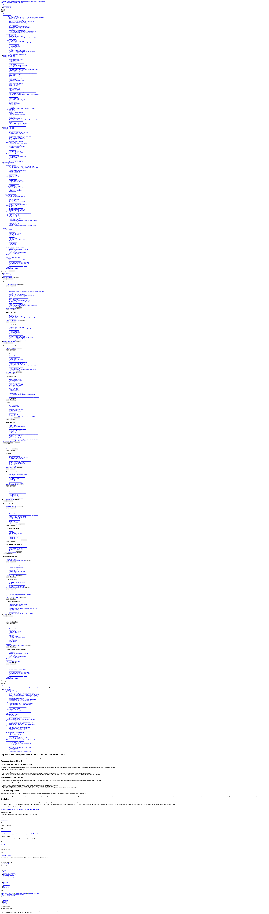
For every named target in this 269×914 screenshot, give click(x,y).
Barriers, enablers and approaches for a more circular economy (23, 695)
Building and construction (12, 16)
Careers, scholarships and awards (16, 181)
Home (2, 685)
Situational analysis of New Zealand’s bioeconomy (20, 700)
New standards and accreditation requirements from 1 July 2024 (23, 220)
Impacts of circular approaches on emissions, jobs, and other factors (24, 694)
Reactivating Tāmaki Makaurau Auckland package (20, 747)
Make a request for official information (17, 252)
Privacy (5, 902)
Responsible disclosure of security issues (18, 266)
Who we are (9, 229)
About (4, 870)
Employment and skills (11, 58)
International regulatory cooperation (17, 210)
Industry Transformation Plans (15, 744)
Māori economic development (15, 118)
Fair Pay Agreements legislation (16, 70)
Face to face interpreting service (16, 218)
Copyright (5, 900)
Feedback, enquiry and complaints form (17, 259)
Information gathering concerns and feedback (19, 262)
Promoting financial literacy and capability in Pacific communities (23, 119)
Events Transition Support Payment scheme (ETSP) (20, 743)
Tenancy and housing (11, 34)
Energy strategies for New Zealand (16, 45)
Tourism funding (12, 148)
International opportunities (15, 171)
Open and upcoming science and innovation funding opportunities (23, 167)
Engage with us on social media (13, 257)
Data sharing (12, 248)
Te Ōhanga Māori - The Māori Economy (18, 123)
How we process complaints (15, 261)
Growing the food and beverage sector (17, 114)
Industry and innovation (14, 182)
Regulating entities (13, 102)
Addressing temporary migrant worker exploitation (20, 136)
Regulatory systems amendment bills (17, 209)
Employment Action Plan (14, 60)
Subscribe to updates (13, 175)
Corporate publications (14, 234)
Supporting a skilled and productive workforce (19, 26)
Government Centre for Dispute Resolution (15, 196)
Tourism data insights (13, 158)
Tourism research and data (12, 153)
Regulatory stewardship (11, 205)
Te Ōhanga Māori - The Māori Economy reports (19, 734)
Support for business (13, 97)
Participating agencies (14, 221)
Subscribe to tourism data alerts (16, 161)
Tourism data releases (13, 157)
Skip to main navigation (15, 1)
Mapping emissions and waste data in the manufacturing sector (23, 699)
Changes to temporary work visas (16, 133)
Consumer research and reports (16, 81)
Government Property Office (12, 214)
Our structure (12, 232)
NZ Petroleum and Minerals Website (17, 52)
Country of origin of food (14, 88)
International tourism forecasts (15, 160)
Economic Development (6, 831)
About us (11, 177)
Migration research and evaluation (16, 137)
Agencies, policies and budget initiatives (18, 169)
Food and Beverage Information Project (17, 707)
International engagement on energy (17, 50)
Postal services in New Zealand (16, 190)
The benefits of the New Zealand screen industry (19, 727)
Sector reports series (13, 748)
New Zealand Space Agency (12, 176)
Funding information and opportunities (17, 170)
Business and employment (6, 687)
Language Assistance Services (12, 215)
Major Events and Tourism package (17, 146)
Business (8, 95)
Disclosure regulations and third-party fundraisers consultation (22, 92)
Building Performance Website (15, 28)
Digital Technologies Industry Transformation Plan (20, 704)
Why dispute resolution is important (17, 201)
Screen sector (12, 122)
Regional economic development (16, 121)
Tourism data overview (14, 155)
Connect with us (12, 185)
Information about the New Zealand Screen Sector (20, 731)
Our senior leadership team (15, 230)
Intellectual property (13, 105)
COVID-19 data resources (15, 742)
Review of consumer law (14, 84)
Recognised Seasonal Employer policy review (19, 132)
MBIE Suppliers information (12, 268)
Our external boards (13, 238)
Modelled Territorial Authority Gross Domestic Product (21, 722)
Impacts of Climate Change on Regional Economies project (22, 724)
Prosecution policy (13, 243)
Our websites (9, 256)
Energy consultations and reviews (16, 41)
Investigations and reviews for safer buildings (19, 23)
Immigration (9, 129)
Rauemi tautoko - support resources (17, 738)
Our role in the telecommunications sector (18, 187)
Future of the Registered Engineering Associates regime (21, 32)
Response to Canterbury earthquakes (17, 20)
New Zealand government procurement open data (20, 213)
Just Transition (12, 746)
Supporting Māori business (15, 718)
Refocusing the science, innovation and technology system (22, 166)
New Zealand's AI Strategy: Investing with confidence (21, 703)
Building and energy (7, 871)
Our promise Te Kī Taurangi (15, 233)
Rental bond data (12, 35)
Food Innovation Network (15, 708)
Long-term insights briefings (15, 116)
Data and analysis (7, 6)
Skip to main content (5, 1)
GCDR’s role (12, 200)
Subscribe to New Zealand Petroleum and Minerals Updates (22, 51)
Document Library (7, 7)
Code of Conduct (13, 242)
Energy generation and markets (16, 49)
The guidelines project (14, 224)
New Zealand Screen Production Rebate (18, 728)
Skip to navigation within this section (37, 1)
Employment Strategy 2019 (15, 71)
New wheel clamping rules (15, 93)
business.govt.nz (12, 107)
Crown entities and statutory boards (17, 239)
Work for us (8, 245)
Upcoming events (10, 267)
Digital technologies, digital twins (16, 698)
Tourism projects (12, 150)
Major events (12, 117)
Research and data (13, 174)
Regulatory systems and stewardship (17, 206)
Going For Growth (13, 110)
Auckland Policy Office (11, 195)
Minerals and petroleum (14, 44)
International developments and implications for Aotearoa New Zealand (24, 696)
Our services (12, 237)
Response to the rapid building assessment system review (21, 21)
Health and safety (13, 61)
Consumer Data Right (14, 98)
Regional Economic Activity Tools (16, 723)
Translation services (13, 219)
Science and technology (8, 876)
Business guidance (13, 79)
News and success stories (14, 172)
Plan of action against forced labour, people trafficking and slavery (23, 69)
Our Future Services (13, 139)
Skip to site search (25, 1)
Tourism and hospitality (11, 142)
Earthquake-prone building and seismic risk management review (23, 31)
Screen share (12, 264)
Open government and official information (15, 247)
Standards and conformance (15, 103)
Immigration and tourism (8, 875)
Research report (4, 820)
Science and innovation (11, 165)
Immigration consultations (14, 131)
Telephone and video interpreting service (18, 216)
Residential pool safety (14, 25)
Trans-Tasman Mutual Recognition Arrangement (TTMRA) (22, 108)
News (7, 254)
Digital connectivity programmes (16, 189)
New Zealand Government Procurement (15, 211)
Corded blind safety (13, 87)
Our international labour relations (16, 63)
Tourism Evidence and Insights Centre (17, 156)
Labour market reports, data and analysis (18, 65)
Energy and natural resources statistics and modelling (20, 42)
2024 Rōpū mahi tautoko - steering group (18, 737)
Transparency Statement (14, 250)
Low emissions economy (14, 46)
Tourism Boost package (14, 147)
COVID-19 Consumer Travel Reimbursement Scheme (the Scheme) (24, 94)
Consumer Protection (10, 75)
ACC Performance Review (15, 74)
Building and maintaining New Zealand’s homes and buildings (23, 18)
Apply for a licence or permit (15, 180)
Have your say (6, 4)
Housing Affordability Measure (16, 36)
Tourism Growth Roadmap (15, 145)
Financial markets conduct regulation (17, 99)
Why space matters (13, 179)
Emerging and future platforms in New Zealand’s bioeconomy (22, 693)
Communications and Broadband (13, 186)
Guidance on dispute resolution (16, 198)
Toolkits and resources (14, 223)
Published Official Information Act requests (18, 249)
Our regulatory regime (14, 184)
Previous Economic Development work (17, 126)
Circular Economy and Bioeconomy (17, 112)
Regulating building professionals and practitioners (20, 27)
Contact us (8, 258)
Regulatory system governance (16, 208)
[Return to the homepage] (12, 2)
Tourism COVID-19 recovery (15, 151)
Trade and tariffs (12, 104)
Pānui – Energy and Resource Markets (17, 54)
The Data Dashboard (13, 736)
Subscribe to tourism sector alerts (16, 152)
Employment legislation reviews (16, 59)
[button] (134, 865)
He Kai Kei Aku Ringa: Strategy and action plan (19, 717)
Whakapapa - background (14, 733)
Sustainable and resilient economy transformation (20, 751)
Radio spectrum (12, 191)
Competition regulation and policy (16, 100)
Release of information (14, 253)
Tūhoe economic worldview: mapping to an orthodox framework (23, 124)
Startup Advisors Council (14, 749)
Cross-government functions (9, 874)
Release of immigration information (17, 138)
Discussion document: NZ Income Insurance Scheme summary (23, 73)
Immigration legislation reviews (16, 141)
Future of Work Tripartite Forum (16, 66)
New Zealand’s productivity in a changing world (19, 710)
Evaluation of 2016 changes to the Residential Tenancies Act (22, 37)
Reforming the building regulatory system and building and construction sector (26, 17)
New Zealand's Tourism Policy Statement (18, 143)
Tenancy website (12, 39)
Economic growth (10, 109)
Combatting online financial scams (16, 80)
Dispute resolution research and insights (17, 204)
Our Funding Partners (14, 715)
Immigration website (13, 134)
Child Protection (12, 244)
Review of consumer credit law (16, 83)
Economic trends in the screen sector (17, 729)
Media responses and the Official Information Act (20, 263)
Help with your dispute (14, 199)
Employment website (13, 64)
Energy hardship (12, 47)
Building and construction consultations (17, 22)
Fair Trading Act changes (14, 89)
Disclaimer (5, 901)
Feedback (5, 883)
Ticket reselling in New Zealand (16, 90)
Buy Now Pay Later (13, 85)
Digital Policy (12, 113)
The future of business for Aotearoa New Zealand (20, 712)
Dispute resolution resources (15, 203)
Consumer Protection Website (15, 78)
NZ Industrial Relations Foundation (17, 68)
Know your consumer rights (15, 76)
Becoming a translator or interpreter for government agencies (22, 225)
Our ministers (12, 235)
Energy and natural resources (12, 40)
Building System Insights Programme (17, 30)
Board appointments (13, 240)
